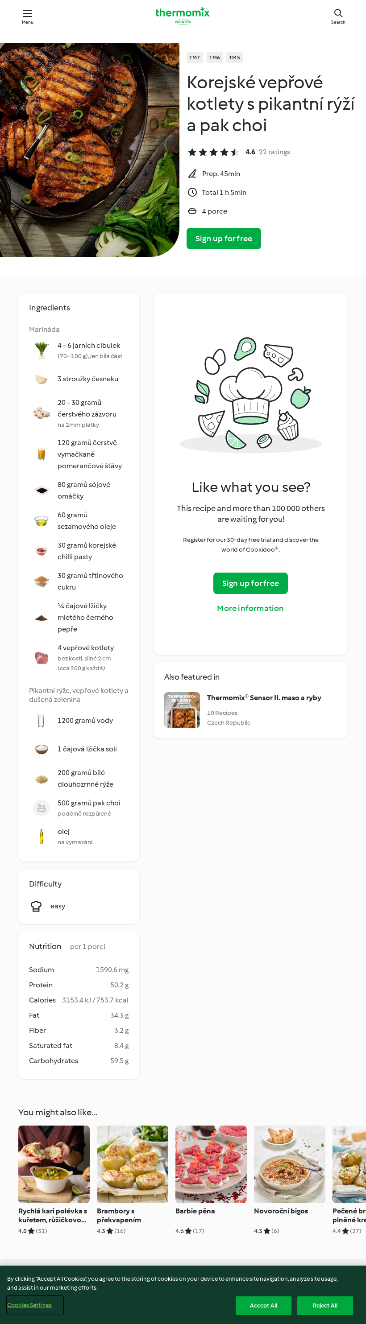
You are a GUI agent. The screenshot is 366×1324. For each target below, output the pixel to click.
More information (250, 608)
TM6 (214, 57)
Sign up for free (223, 238)
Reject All (325, 1305)
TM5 (234, 57)
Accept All (263, 1305)
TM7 (194, 57)
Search (338, 22)
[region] (183, 1295)
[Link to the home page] (183, 16)
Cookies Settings (29, 1305)
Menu (28, 22)
